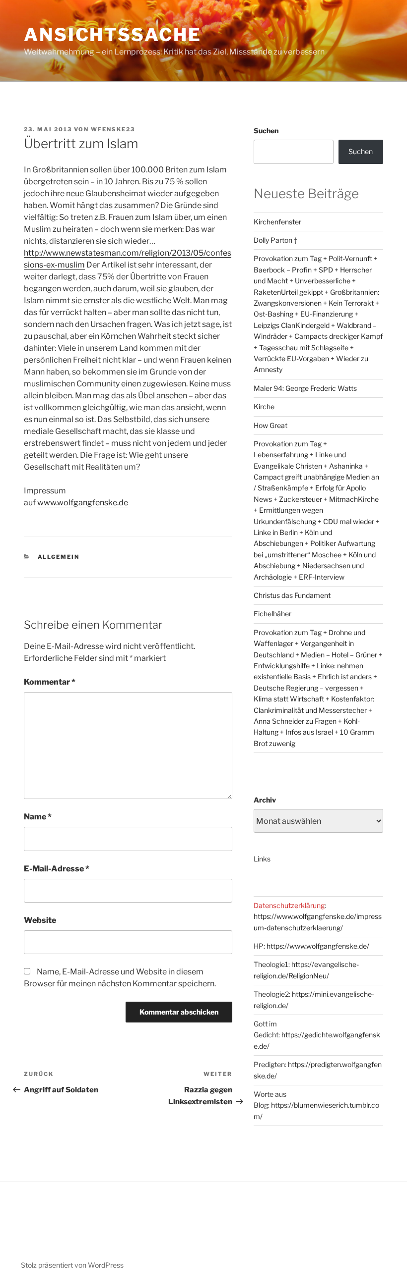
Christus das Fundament (292, 595)
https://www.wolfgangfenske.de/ (318, 946)
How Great (270, 425)
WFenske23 (113, 129)
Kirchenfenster (277, 221)
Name (38, 816)
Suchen (266, 130)
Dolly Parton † (275, 240)
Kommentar (49, 682)
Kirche (264, 406)
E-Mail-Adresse (56, 868)
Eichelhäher (272, 613)
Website (40, 920)
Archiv (265, 800)
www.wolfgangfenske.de (82, 502)
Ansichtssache (112, 35)
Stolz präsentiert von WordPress (72, 1265)
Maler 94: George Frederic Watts (305, 388)
